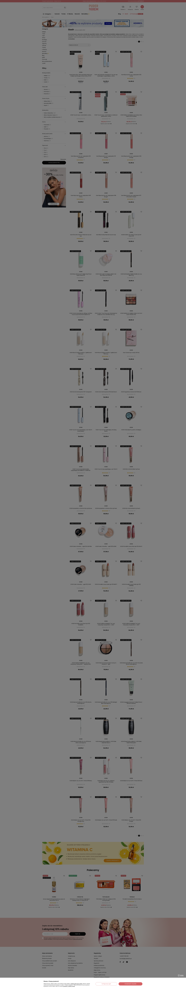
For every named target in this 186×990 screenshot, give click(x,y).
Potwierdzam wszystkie (130, 984)
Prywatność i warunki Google (69, 986)
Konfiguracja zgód (106, 984)
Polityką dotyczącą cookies (76, 983)
